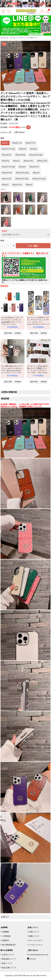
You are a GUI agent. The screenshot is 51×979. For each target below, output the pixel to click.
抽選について (34, 936)
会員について (34, 932)
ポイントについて (36, 940)
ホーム (5, 38)
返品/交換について (9, 968)
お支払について (8, 955)
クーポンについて (36, 945)
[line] (24, 278)
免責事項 (5, 940)
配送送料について (9, 959)
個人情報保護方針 (9, 945)
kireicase (33, 959)
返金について (7, 963)
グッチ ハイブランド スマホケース (23, 38)
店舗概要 (5, 932)
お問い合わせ (19, 132)
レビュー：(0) (5, 132)
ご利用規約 (6, 936)
